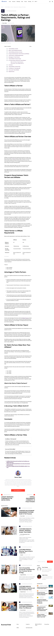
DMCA (18, 627)
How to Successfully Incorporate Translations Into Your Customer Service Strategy (27, 570)
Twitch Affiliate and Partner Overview (15, 52)
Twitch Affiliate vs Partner (13, 48)
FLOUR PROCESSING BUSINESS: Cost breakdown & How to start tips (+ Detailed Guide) (42, 609)
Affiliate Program (25, 317)
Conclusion (11, 64)
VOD (14, 158)
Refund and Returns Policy (38, 625)
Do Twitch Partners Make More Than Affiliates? (17, 60)
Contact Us (27, 624)
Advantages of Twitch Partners (14, 57)
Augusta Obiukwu (23, 574)
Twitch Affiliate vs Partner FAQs (14, 66)
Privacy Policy (46, 624)
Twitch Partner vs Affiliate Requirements (16, 55)
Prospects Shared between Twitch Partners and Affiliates (19, 53)
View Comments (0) (17, 490)
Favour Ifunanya (45, 567)
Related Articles (11, 71)
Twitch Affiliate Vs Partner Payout (15, 58)
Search (49, 561)
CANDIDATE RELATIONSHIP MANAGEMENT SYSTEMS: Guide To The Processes (26, 512)
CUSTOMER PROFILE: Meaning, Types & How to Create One (26, 551)
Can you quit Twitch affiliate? (14, 69)
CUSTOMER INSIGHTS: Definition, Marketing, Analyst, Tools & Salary (25, 530)
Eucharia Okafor (23, 610)
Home (2, 7)
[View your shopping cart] (49, 1)
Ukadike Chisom (23, 591)
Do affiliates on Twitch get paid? (14, 68)
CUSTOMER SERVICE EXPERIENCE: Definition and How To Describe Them (27, 588)
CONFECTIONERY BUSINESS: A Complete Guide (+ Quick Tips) (41, 616)
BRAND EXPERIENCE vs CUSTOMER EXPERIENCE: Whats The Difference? (26, 606)
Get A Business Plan (29, 627)
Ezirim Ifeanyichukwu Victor (25, 534)
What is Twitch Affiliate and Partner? (15, 50)
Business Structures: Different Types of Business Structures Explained (42, 593)
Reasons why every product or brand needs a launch (42, 588)
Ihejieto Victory (45, 575)
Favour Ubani (4, 23)
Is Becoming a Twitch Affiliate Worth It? (17, 63)
